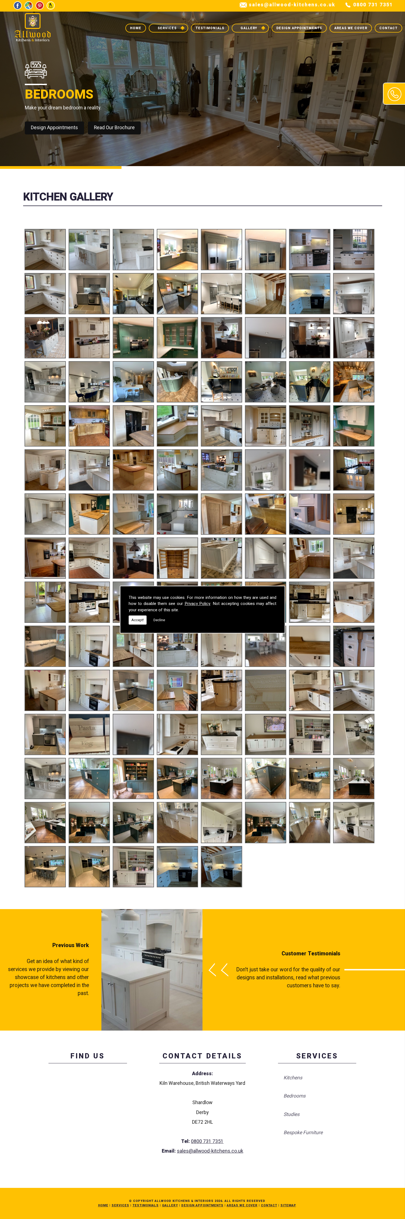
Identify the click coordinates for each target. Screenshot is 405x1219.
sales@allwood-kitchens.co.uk (292, 4)
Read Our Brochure (114, 127)
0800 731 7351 (373, 4)
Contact (388, 28)
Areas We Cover (350, 28)
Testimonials (210, 28)
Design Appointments (299, 28)
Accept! (137, 620)
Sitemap (288, 1205)
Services (167, 28)
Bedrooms (295, 1096)
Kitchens (293, 1077)
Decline (159, 620)
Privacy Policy (197, 604)
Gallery (249, 28)
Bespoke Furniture (303, 1132)
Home (135, 28)
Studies (291, 1114)
